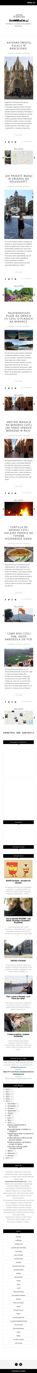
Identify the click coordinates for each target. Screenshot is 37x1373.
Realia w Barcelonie (18, 1303)
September (12, 1111)
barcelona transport (18, 1339)
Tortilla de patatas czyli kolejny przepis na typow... (19, 1143)
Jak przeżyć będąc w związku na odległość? (19, 178)
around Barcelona (18, 1259)
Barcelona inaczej (18, 1310)
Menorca (18, 1299)
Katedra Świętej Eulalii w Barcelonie (19, 45)
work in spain (18, 1343)
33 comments (26, 388)
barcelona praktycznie (18, 1317)
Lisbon (18, 1284)
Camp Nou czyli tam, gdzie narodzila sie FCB (18, 636)
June (9, 1118)
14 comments (26, 701)
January (11, 1155)
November (12, 1106)
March (10, 1151)
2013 (8, 1101)
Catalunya (18, 1262)
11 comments (26, 141)
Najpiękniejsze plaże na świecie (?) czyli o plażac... (20, 1134)
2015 (8, 1096)
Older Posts (27, 733)
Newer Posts (10, 733)
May (9, 1120)
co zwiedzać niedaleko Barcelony (18, 1321)
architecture (18, 1240)
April (10, 1122)
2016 (8, 1094)
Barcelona (18, 1237)
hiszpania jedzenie (18, 1270)
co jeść (18, 1288)
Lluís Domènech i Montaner (18, 1295)
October (11, 1108)
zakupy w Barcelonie (18, 1292)
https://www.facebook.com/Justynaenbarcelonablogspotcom (18, 1072)
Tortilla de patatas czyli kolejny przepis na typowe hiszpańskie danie (18, 533)
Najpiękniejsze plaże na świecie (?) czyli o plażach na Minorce (19, 317)
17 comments (26, 493)
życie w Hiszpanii (18, 1255)
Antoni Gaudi (18, 1251)
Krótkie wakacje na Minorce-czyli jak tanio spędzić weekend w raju (19, 426)
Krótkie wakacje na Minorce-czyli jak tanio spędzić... (19, 1139)
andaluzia (18, 1273)
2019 (8, 1089)
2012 (8, 1158)
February (11, 1153)
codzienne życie (18, 1244)
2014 (8, 1099)
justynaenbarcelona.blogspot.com (16, 1181)
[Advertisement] (18, 797)
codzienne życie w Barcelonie (18, 1248)
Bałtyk (18, 1332)
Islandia (19, 1281)
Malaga (18, 1336)
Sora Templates (21, 1371)
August (10, 1113)
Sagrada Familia (18, 1277)
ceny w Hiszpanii (18, 1325)
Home (18, 733)
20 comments (26, 599)
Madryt (18, 1314)
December (12, 1104)
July (9, 1115)
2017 (8, 1092)
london (18, 1306)
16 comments (26, 278)
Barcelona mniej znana (18, 1266)
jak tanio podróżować (18, 1328)
